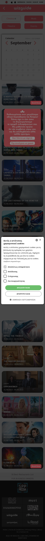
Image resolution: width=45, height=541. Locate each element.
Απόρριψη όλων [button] (23, 294)
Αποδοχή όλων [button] (23, 288)
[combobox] (37, 240)
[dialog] (22, 270)
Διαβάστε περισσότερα (11, 261)
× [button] (40, 240)
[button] (22, 299)
